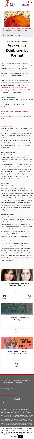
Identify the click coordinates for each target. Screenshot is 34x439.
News (21, 292)
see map (4, 102)
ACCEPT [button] (20, 436)
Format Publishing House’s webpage (13, 116)
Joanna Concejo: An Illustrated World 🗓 (17, 319)
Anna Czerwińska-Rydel (15, 87)
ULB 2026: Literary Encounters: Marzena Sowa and (17, 285)
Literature (24, 41)
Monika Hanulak (25, 90)
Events (12, 292)
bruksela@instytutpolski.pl (8, 385)
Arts (12, 326)
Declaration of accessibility (8, 395)
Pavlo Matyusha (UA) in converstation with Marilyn (17, 353)
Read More (14, 436)
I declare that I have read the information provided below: (15, 409)
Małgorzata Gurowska (12, 90)
